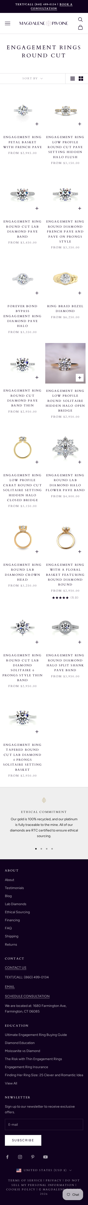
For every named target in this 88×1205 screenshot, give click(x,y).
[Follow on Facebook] (7, 1156)
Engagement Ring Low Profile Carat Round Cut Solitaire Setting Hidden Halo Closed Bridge (22, 487)
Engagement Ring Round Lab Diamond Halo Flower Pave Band (65, 482)
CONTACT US (15, 968)
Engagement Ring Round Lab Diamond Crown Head (22, 572)
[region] (44, 818)
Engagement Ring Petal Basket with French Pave (22, 142)
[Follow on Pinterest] (32, 1156)
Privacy (54, 1180)
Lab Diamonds (15, 904)
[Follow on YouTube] (45, 1156)
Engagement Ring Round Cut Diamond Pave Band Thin (22, 398)
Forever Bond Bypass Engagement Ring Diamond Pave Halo (22, 316)
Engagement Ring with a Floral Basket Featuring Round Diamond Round (65, 575)
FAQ (8, 928)
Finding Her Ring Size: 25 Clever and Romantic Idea (44, 1075)
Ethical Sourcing (17, 912)
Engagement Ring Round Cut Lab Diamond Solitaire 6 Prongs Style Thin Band (22, 667)
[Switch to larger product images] (72, 78)
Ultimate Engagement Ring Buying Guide (36, 1035)
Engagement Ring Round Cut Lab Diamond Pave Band (22, 229)
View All (11, 1083)
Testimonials (14, 888)
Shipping (11, 936)
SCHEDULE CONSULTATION (27, 996)
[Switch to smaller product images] (81, 78)
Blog (8, 896)
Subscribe (23, 1140)
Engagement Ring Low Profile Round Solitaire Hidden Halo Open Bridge (65, 401)
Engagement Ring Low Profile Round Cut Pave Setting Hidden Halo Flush (65, 147)
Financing (12, 920)
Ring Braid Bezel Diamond (65, 308)
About (9, 880)
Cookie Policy (21, 1189)
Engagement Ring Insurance (26, 1067)
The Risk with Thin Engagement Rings (33, 1059)
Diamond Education (20, 1043)
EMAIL (10, 987)
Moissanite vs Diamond (22, 1051)
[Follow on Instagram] (20, 1156)
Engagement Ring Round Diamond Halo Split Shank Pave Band (65, 662)
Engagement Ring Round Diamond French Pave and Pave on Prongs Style (65, 231)
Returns (11, 944)
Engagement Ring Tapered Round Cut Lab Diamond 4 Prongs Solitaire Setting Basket (22, 757)
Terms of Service (25, 1180)
